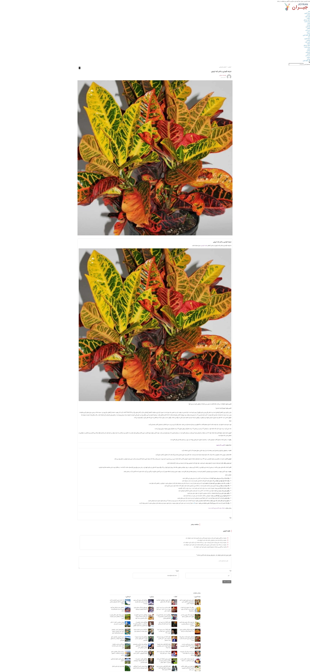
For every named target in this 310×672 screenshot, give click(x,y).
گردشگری (308, 27)
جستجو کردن (307, 64)
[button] (155, 62)
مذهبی (308, 32)
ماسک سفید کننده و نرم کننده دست (216, 508)
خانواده (308, 18)
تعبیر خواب (307, 16)
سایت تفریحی (204, 245)
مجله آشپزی (307, 13)
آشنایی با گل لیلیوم (220, 445)
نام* (230, 571)
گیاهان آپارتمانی (222, 67)
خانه (309, 11)
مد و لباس (307, 30)
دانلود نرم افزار (307, 20)
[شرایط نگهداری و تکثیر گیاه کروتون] (155, 158)
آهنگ (175, 597)
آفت (194, 503)
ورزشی (308, 33)
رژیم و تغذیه (307, 22)
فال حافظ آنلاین (306, 35)
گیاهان (308, 28)
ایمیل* (177, 571)
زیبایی (308, 23)
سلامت (308, 25)
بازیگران (308, 15)
